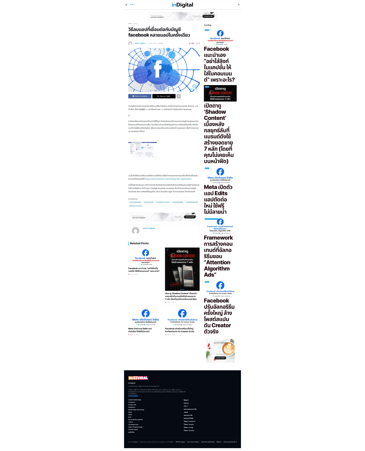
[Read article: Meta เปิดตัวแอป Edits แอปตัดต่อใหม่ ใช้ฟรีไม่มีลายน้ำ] (145, 317)
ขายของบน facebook (163, 202)
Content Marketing (211, 219)
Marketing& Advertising (136, 409)
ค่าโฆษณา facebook (135, 206)
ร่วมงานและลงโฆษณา (193, 442)
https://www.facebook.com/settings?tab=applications (168, 179)
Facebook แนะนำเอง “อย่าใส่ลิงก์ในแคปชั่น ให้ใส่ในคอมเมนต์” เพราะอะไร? (219, 64)
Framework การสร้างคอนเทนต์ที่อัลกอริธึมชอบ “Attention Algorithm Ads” (218, 256)
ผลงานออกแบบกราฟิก (190, 409)
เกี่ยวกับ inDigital (180, 442)
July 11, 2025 (133, 274)
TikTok (130, 422)
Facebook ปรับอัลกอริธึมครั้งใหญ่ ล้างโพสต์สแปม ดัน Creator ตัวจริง (219, 316)
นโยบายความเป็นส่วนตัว (207, 442)
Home (130, 23)
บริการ (186, 406)
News (207, 30)
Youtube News (133, 429)
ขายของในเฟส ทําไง (192, 202)
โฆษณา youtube (189, 430)
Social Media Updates (135, 419)
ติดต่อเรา (186, 400)
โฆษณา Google (189, 424)
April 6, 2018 (152, 43)
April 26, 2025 (134, 334)
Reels (130, 414)
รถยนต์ (186, 412)
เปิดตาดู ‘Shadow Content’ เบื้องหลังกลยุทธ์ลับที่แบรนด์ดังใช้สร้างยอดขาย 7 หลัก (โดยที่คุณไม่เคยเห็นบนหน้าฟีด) (181, 296)
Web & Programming (135, 427)
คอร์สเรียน (131, 432)
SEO (129, 417)
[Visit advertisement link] (182, 17)
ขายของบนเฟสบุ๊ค (178, 202)
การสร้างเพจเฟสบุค (135, 202)
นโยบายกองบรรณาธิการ (230, 442)
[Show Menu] (126, 4)
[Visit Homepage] (182, 4)
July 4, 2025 (170, 302)
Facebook (131, 402)
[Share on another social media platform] (179, 96)
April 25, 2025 (171, 334)
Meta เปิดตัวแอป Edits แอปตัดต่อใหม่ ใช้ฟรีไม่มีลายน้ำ (218, 199)
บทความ (135, 23)
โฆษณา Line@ (188, 427)
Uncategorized (133, 424)
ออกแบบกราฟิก (188, 415)
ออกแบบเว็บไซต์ (188, 418)
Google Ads (132, 404)
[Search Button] (239, 4)
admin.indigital (140, 43)
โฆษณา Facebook (189, 421)
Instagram (131, 407)
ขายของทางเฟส (148, 202)
